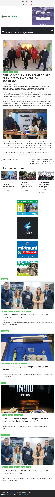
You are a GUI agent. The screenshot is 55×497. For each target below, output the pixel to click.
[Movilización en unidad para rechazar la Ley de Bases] (9, 172)
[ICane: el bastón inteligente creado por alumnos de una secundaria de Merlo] (27, 347)
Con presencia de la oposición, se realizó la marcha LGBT (27, 185)
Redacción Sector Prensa (16, 84)
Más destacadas (6, 363)
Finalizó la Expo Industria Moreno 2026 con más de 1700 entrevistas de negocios (25, 315)
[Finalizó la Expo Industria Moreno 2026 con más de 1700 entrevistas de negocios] (27, 295)
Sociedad (30, 29)
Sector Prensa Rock (19, 415)
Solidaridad (9, 32)
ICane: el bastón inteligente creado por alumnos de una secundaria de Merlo (25, 367)
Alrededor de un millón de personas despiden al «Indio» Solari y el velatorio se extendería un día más (25, 419)
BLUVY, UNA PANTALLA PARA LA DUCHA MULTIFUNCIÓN (14, 160)
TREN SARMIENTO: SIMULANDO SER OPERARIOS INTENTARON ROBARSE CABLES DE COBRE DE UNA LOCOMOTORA (40, 161)
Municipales (17, 311)
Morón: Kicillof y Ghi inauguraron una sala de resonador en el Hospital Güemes (45, 186)
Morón (11, 71)
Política (15, 29)
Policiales (23, 29)
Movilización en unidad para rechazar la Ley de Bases (8, 185)
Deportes (44, 29)
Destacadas (5, 71)
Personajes (18, 32)
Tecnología (23, 363)
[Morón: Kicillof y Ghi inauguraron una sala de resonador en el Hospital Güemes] (46, 172)
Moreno (11, 311)
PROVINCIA (8, 29)
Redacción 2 (12, 424)
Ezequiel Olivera (15, 372)
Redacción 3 (14, 320)
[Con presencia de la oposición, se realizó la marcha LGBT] (27, 172)
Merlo (12, 363)
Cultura (37, 29)
